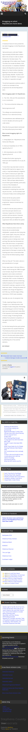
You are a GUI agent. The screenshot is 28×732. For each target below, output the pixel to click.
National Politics (13, 34)
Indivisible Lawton (7, 681)
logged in (12, 367)
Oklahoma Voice (6, 556)
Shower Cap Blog (10, 602)
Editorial (5, 34)
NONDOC (5, 545)
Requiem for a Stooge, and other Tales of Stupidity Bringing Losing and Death (14, 619)
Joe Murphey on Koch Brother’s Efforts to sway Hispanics (12, 577)
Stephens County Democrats (13, 8)
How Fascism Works (9, 459)
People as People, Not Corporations (14, 476)
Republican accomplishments (10, 36)
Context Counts (14, 583)
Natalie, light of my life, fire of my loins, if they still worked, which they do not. (13, 607)
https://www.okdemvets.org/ (10, 657)
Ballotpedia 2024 (7, 535)
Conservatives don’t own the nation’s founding (12, 457)
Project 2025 (7, 436)
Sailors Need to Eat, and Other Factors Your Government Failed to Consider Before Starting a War (13, 611)
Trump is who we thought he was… (14, 454)
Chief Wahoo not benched (17, 575)
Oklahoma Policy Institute (9, 539)
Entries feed (6, 708)
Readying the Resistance (11, 426)
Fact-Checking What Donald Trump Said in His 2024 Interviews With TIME (13, 439)
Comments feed (7, 710)
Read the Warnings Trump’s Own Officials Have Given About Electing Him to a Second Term (14, 433)
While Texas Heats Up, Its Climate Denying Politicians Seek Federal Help (13, 448)
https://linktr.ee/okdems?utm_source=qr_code (10, 647)
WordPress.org (7, 711)
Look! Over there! (15, 573)
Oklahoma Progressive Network (11, 685)
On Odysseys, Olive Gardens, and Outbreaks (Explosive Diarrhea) (12, 622)
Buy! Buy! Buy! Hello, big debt (12, 475)
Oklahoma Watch (7, 542)
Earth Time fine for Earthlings (12, 473)
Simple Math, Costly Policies (12, 480)
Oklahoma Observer (8, 549)
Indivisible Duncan (7, 675)
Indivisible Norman (7, 678)
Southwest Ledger (7, 559)
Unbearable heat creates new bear (12, 356)
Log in (4, 706)
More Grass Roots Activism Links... (11, 693)
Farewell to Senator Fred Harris (13, 478)
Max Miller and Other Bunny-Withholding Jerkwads (11, 616)
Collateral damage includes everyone (15, 358)
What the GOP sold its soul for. (12, 461)
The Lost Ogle (6, 552)
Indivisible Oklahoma (8, 672)
